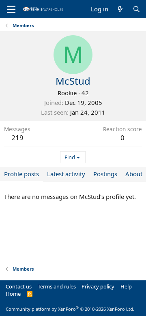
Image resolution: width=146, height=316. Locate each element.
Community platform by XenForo (70, 309)
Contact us (19, 286)
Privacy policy (98, 286)
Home (13, 293)
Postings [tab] (105, 174)
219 (17, 137)
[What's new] (120, 9)
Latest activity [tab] (66, 174)
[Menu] (11, 9)
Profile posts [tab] (21, 174)
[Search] (136, 9)
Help (126, 286)
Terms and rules (57, 286)
